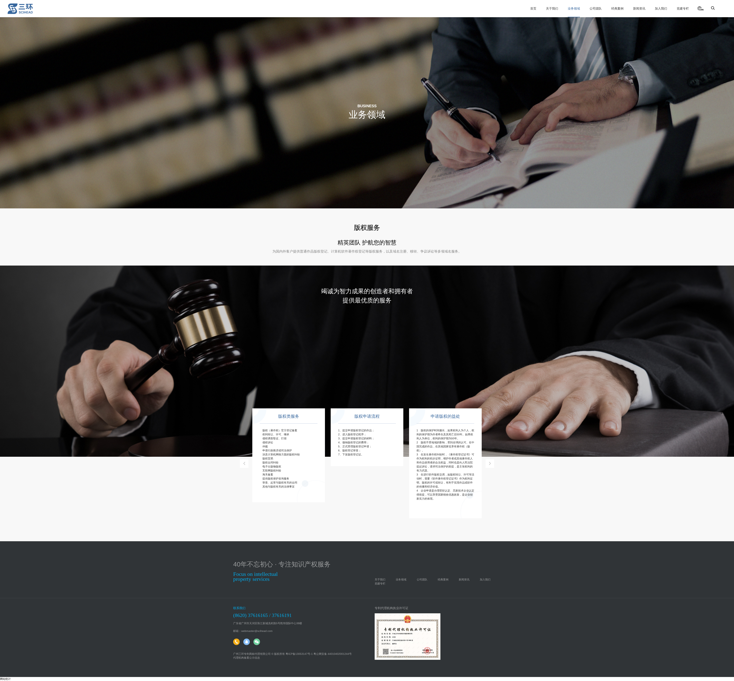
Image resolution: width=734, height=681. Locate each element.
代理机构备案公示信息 (246, 657)
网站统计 (5, 678)
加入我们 (661, 8)
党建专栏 (683, 8)
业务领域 (574, 8)
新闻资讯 (639, 8)
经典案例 (617, 8)
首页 (533, 8)
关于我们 (552, 8)
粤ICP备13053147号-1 (299, 653)
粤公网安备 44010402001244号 (332, 653)
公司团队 (595, 8)
